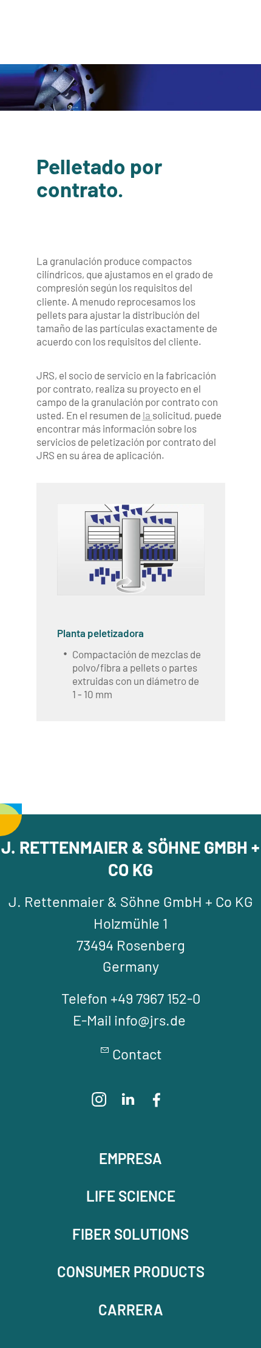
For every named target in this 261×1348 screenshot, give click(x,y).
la (147, 415)
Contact (137, 1053)
